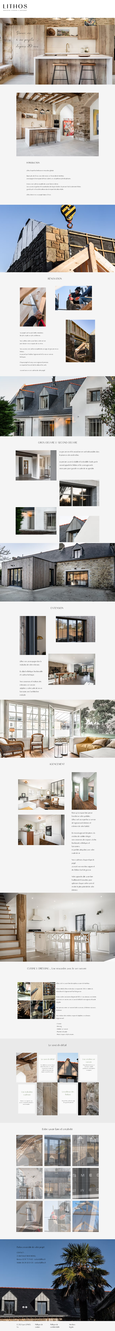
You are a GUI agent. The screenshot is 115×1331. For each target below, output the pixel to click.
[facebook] (26, 1307)
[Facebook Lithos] (23, 1307)
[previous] (19, 1184)
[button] (29, 1150)
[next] (95, 1184)
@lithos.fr (42, 1259)
